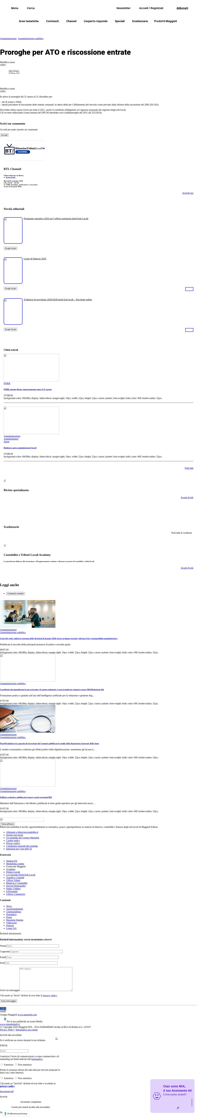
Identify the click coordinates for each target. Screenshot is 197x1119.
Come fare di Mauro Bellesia (169, 28)
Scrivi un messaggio (10, 990)
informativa (36, 1059)
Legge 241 (11, 928)
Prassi (9, 917)
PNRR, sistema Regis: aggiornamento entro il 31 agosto (28, 389)
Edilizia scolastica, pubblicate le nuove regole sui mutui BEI (26, 797)
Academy (11, 869)
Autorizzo (8, 1064)
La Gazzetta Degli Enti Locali (20, 874)
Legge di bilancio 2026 (35, 258)
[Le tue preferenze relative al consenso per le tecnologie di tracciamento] (16, 1114)
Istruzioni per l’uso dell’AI (19, 848)
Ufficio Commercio (15, 894)
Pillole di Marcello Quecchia (131, 28)
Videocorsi (11, 922)
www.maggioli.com (27, 1014)
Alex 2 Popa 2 (14, 71)
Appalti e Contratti (15, 877)
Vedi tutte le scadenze (181, 533)
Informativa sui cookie (27, 1029)
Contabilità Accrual (40, 28)
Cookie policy (13, 840)
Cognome (5, 951)
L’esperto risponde (95, 21)
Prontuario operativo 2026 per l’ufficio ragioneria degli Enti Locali (56, 218)
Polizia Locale (13, 872)
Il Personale (12, 891)
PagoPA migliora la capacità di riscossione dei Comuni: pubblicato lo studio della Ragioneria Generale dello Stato (49, 743)
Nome (3, 945)
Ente (2, 963)
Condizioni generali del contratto (22, 846)
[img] (56, 1038)
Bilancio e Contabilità (16, 883)
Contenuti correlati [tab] (15, 593)
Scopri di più (10, 177)
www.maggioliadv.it (10, 1024)
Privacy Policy (7, 1029)
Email (3, 957)
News (9, 906)
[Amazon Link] (189, 289)
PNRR (61, 28)
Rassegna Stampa (14, 920)
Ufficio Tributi (13, 880)
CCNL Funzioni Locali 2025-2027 (90, 28)
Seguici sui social (14, 835)
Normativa (11, 914)
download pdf (7, 1091)
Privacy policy (13, 843)
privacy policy (50, 995)
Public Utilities (13, 888)
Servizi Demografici (16, 886)
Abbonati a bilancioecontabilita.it (22, 832)
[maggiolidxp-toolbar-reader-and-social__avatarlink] (5, 72)
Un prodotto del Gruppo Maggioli (22, 837)
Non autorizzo (25, 1064)
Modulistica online (15, 863)
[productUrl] (13, 242)
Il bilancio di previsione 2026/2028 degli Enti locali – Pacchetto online (58, 299)
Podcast (10, 925)
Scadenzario (140, 21)
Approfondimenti (14, 909)
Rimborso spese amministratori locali (20, 448)
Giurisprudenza (13, 911)
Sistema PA (11, 861)
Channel (71, 21)
